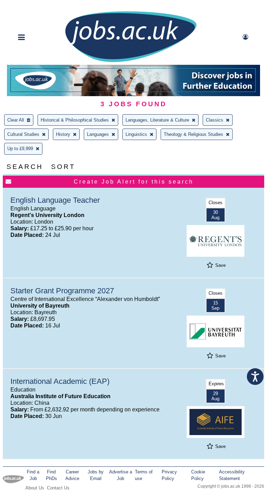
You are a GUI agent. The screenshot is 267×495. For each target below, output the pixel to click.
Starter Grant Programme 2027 (62, 290)
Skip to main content (28, 6)
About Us (34, 487)
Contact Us (58, 487)
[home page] (131, 61)
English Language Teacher (55, 200)
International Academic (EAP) (60, 381)
